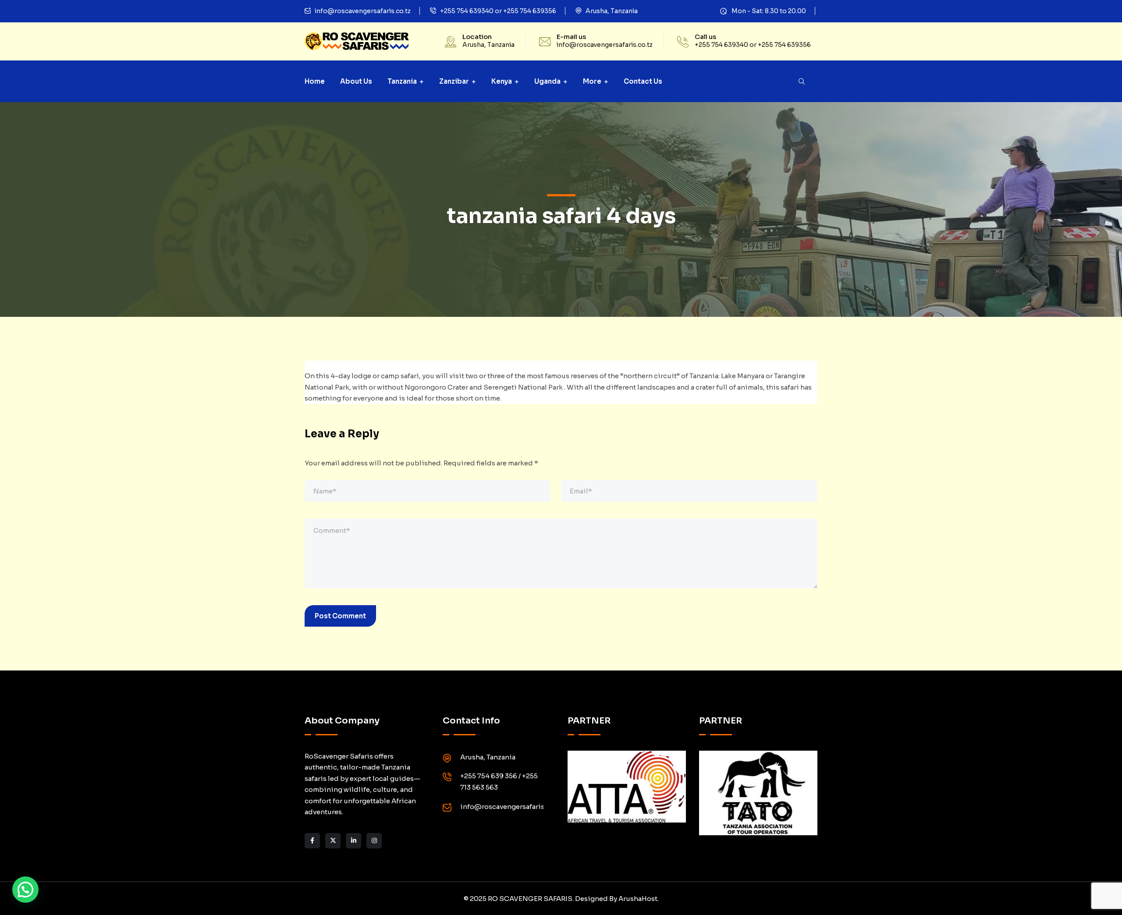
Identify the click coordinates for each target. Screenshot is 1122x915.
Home (315, 81)
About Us (356, 81)
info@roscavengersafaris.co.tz (363, 11)
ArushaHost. (638, 898)
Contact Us (643, 81)
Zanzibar (454, 81)
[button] (25, 889)
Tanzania (402, 81)
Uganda (547, 81)
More (592, 81)
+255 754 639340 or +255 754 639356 (498, 11)
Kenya (501, 81)
